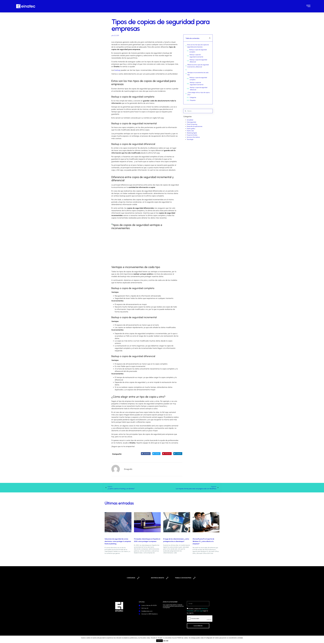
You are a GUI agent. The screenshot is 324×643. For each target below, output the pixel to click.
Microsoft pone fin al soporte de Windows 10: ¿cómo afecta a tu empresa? (203, 541)
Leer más (165, 640)
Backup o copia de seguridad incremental (196, 56)
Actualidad (190, 120)
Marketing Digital (192, 133)
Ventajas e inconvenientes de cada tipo (197, 74)
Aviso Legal (199, 611)
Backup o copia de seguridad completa (198, 51)
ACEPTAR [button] (159, 640)
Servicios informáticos (193, 137)
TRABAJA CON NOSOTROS (183, 578)
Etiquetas (192, 100)
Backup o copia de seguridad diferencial (198, 61)
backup (117, 70)
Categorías (193, 97)
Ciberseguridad (191, 122)
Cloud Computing (192, 124)
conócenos (131, 578)
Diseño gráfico (191, 128)
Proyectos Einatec (192, 135)
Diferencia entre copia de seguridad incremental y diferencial (198, 66)
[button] (146, 453)
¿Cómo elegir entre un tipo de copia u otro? (198, 93)
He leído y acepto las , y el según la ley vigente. (197, 611)
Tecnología (190, 139)
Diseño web (190, 131)
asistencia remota (157, 578)
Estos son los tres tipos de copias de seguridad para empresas (198, 46)
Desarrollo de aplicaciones (194, 126)
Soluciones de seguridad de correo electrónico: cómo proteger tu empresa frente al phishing (118, 541)
